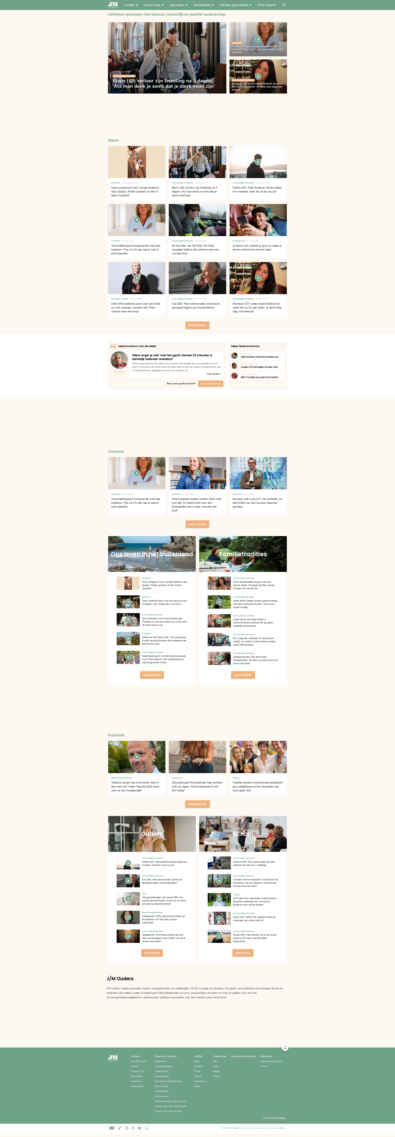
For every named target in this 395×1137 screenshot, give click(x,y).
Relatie (216, 1071)
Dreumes (198, 1066)
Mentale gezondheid (234, 5)
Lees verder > (214, 373)
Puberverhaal (161, 1086)
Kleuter (198, 1076)
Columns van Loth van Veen (168, 1111)
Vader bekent (161, 1071)
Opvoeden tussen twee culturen (171, 1101)
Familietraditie (161, 1091)
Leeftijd (129, 5)
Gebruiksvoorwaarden (271, 1061)
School (216, 1076)
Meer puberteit (197, 804)
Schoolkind (199, 1081)
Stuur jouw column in (211, 383)
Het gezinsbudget (163, 1066)
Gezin (215, 1066)
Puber (197, 1086)
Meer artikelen (197, 325)
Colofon (135, 1066)
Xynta (282, 1128)
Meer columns (197, 524)
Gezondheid (201, 5)
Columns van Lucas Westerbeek (170, 1106)
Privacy (264, 1066)
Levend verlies (162, 1076)
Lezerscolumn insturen (243, 1056)
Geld (215, 1061)
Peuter (197, 1071)
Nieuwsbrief (137, 1076)
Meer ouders (152, 953)
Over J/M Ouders (139, 1061)
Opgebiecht (160, 1061)
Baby (196, 1061)
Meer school (243, 953)
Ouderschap (152, 5)
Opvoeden (177, 5)
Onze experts (266, 5)
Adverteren (136, 1081)
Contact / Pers (138, 1071)
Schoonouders (162, 1096)
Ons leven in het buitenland (168, 1081)
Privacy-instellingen (274, 1118)
